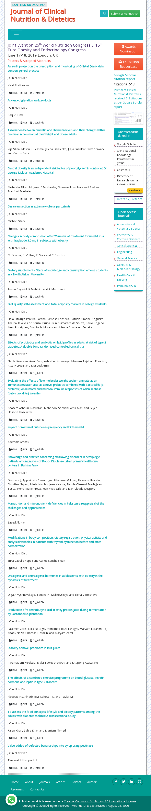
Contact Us (37, 789)
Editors (76, 782)
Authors (92, 782)
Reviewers (17, 789)
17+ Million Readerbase (129, 64)
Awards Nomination (128, 48)
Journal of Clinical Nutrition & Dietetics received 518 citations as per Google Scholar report (128, 98)
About (29, 782)
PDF (24, 93)
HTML (14, 93)
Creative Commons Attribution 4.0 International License (100, 801)
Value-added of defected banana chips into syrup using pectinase (50, 745)
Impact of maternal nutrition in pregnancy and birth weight (46, 427)
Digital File (38, 93)
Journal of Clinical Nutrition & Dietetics (43, 15)
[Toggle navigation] (16, 34)
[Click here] (102, 13)
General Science (127, 258)
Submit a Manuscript (124, 13)
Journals (45, 782)
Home (15, 782)
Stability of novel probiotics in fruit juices (34, 648)
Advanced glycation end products (29, 100)
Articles (60, 782)
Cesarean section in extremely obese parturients (39, 206)
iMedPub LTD (80, 805)
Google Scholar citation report (125, 77)
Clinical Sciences (127, 245)
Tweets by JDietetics (128, 199)
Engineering (124, 252)
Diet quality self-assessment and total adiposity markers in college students (57, 304)
